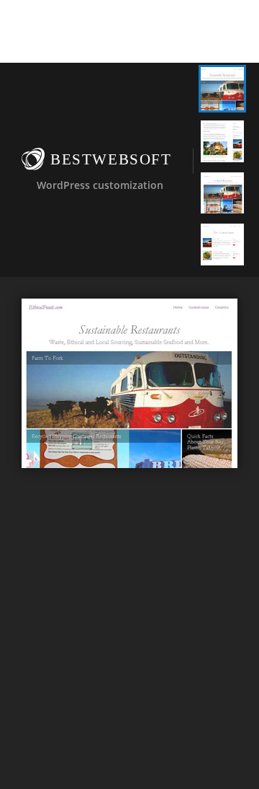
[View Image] (222, 89)
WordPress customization (100, 185)
